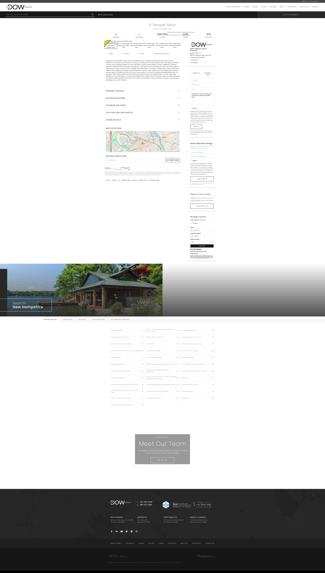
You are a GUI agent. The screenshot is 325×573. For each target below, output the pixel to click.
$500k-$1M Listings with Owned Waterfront (161, 364)
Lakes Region (67, 319)
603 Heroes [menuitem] (196, 543)
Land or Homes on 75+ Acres (121, 398)
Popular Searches (50, 319)
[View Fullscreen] (108, 139)
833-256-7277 (307, 1)
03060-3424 (143, 180)
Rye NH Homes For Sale (190, 384)
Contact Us (194, 60)
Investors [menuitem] (273, 7)
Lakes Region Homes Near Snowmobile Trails (124, 391)
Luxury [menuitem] (263, 7)
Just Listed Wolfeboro (118, 378)
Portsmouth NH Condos (190, 351)
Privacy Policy (202, 122)
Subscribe (201, 179)
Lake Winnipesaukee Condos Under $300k (160, 384)
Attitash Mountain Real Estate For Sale (124, 384)
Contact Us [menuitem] (210, 543)
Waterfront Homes (188, 357)
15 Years (195, 223)
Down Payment (195, 233)
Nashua (134, 180)
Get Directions (172, 160)
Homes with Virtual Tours (155, 337)
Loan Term (194, 220)
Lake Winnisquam (188, 391)
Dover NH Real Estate (153, 398)
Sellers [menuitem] (255, 7)
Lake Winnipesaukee (153, 351)
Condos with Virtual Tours (120, 337)
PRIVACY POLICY (178, 562)
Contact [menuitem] (315, 7)
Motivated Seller (116, 330)
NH (119, 180)
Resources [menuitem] (292, 7)
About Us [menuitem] (184, 543)
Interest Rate (194, 239)
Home (108, 180)
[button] (92, 15)
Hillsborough (126, 180)
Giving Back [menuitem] (303, 7)
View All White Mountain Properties (194, 364)
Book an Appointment (290, 15)
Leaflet (163, 151)
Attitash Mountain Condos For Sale (194, 371)
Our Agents (194, 63)
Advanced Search (107, 15)
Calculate (202, 246)
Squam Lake (186, 398)
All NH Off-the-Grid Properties (121, 344)
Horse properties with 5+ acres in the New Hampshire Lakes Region (161, 378)
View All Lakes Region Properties (122, 405)
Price (192, 228)
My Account (316, 1)
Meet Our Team (162, 460)
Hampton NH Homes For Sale (192, 344)
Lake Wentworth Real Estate (121, 371)
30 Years (202, 220)
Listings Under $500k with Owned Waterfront (157, 371)
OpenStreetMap (170, 151)
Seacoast (82, 319)
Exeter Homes (116, 357)
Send (195, 126)
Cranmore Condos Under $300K (157, 391)
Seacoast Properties (118, 364)
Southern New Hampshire (120, 319)
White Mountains (98, 319)
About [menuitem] (281, 7)
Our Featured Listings (189, 330)
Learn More (201, 206)
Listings (114, 180)
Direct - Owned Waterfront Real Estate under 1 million (160, 330)
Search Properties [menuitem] (233, 7)
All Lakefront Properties (154, 357)
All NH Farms (150, 344)
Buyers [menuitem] (246, 7)
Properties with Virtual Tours (191, 337)
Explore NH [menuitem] (130, 543)
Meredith (185, 378)
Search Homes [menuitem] (115, 543)
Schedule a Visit (207, 74)
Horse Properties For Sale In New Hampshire (126, 351)
